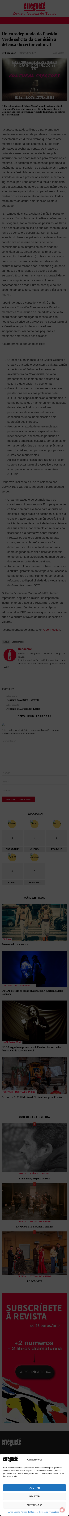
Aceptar (35, 1487)
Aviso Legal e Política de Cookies (23, 1512)
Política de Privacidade (49, 1512)
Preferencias (34, 1505)
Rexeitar (34, 1496)
